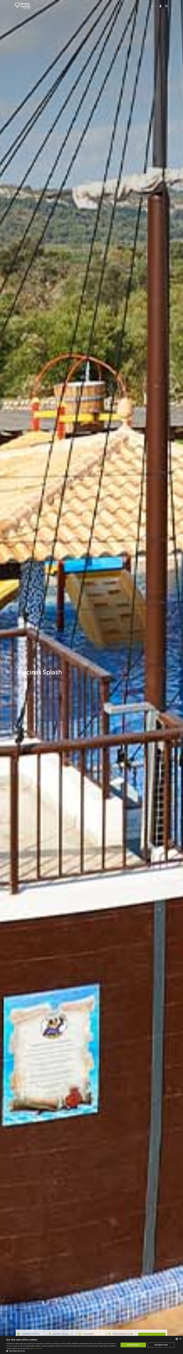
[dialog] (91, 1345)
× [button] (180, 1339)
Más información (36, 1348)
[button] (61, 1351)
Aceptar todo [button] (133, 1345)
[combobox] (153, 6)
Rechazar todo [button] (161, 1345)
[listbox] (177, 1339)
